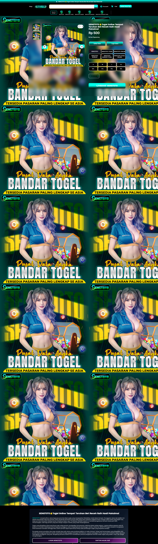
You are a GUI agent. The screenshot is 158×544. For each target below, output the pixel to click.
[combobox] (71, 6)
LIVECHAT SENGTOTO (107, 85)
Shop (30, 6)
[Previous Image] (45, 46)
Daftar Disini (97, 43)
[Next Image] (82, 46)
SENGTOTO (36, 518)
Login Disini (115, 43)
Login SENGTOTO (55, 540)
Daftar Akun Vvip (103, 540)
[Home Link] (41, 6)
